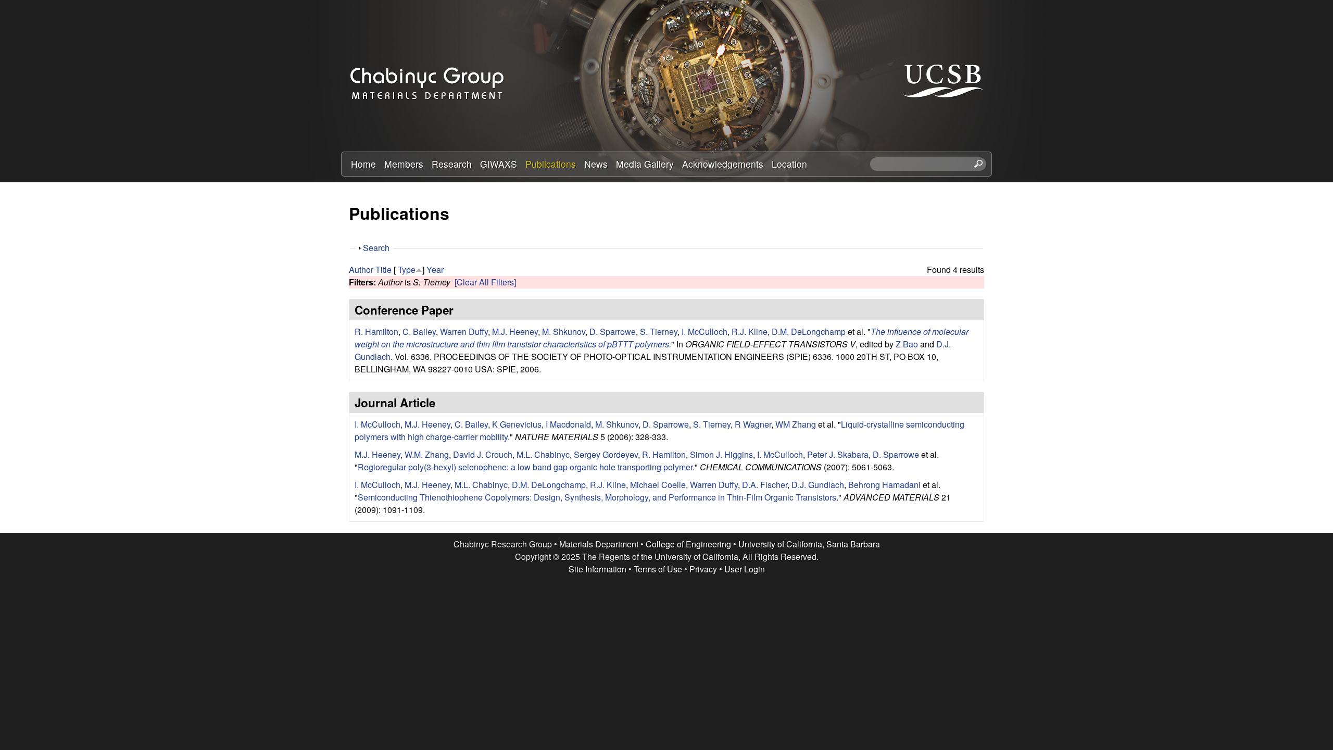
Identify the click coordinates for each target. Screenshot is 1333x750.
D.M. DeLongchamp (809, 332)
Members (403, 163)
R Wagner (753, 424)
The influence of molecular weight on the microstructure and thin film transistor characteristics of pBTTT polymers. (662, 338)
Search (376, 248)
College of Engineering (688, 544)
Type (407, 270)
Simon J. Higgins (721, 454)
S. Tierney (658, 332)
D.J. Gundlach (817, 485)
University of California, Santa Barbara (809, 544)
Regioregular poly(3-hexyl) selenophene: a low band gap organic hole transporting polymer (525, 467)
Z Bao (907, 344)
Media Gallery (645, 163)
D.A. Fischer (764, 485)
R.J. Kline (750, 332)
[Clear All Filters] (485, 282)
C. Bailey (419, 332)
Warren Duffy (464, 332)
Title (383, 270)
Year (435, 270)
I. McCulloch (704, 332)
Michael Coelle (658, 485)
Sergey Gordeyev (606, 454)
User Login (744, 569)
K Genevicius (517, 424)
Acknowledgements (722, 163)
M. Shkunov (563, 332)
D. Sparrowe (612, 332)
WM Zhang (795, 424)
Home (363, 163)
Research (452, 163)
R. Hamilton (376, 332)
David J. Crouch (482, 454)
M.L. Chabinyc (543, 454)
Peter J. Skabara (838, 454)
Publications (550, 163)
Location (789, 163)
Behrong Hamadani (884, 485)
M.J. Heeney (515, 332)
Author (361, 270)
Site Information (597, 569)
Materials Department (598, 544)
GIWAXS (498, 163)
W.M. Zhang (427, 454)
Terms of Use (658, 569)
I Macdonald (568, 424)
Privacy (703, 569)
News (596, 163)
